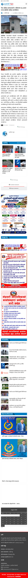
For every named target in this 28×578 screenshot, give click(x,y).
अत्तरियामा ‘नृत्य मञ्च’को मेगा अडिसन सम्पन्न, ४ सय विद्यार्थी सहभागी (17, 406)
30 (25, 523)
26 (10, 523)
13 (14, 519)
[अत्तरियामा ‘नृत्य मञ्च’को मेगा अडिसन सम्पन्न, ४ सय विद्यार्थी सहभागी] (4, 407)
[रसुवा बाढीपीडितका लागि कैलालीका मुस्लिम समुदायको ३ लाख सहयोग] (4, 379)
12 (10, 519)
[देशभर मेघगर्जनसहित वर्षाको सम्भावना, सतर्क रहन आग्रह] (20, 149)
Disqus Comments (14, 188)
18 (6, 521)
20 (14, 521)
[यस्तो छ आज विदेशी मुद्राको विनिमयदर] (7, 149)
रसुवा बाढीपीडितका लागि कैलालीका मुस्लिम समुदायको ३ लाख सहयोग (17, 378)
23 (25, 521)
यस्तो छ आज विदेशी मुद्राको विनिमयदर (18, 343)
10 (2, 519)
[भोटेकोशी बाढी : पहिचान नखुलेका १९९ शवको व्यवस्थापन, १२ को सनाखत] (7, 163)
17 (2, 521)
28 (17, 523)
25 (6, 523)
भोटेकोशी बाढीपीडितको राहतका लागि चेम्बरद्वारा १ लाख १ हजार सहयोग (17, 371)
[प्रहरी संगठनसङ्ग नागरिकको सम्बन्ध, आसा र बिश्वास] (14, 448)
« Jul (1, 527)
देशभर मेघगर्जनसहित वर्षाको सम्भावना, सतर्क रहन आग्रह (18, 351)
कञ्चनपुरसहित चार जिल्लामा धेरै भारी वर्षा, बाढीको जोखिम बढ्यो (17, 399)
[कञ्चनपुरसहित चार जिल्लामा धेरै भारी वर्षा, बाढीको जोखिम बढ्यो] (4, 400)
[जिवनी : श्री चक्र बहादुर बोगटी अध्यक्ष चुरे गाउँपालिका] (14, 470)
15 (21, 519)
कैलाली (16, 152)
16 (25, 519)
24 (2, 523)
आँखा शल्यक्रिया (6, 125)
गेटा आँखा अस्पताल (11, 125)
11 (6, 519)
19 (10, 521)
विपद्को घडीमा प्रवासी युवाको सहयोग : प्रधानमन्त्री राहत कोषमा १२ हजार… (18, 385)
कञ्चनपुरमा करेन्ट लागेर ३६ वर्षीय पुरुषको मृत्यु (16, 365)
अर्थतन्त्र (4, 152)
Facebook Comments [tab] (14, 184)
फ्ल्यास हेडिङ (5, 166)
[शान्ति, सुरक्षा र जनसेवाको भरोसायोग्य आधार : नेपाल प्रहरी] (14, 425)
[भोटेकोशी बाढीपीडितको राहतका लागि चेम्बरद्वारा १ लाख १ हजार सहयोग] (4, 373)
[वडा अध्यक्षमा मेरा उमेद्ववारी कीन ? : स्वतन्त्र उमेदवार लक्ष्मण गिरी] (14, 493)
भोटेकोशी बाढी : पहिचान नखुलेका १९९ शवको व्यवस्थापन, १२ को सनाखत (17, 358)
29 (21, 523)
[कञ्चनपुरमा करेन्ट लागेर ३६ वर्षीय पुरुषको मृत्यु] (20, 163)
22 (21, 521)
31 (2, 526)
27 (14, 523)
